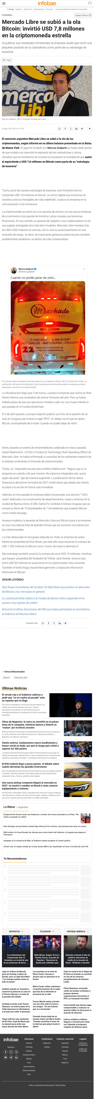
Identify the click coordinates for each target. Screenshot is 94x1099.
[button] (4, 3)
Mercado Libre (21, 677)
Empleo (47, 1047)
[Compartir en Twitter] (70, 128)
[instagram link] (16, 1052)
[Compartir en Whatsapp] (59, 128)
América (29, 1043)
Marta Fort (28, 9)
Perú (29, 1063)
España (29, 1051)
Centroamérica (29, 1067)
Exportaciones (39, 9)
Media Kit (65, 1063)
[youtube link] (6, 1057)
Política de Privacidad (83, 1050)
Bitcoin (7, 677)
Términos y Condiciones (83, 1044)
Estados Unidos (29, 1055)
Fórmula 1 (50, 9)
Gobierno (18, 9)
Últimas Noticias (29, 1070)
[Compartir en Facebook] (65, 128)
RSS (28, 1074)
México (29, 1059)
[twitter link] (11, 1052)
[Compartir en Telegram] (82, 128)
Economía (7, 15)
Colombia (29, 1047)
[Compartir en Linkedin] (76, 128)
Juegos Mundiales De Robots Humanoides (71, 9)
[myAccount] (90, 3)
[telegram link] (11, 1057)
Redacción (47, 1043)
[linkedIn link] (16, 1057)
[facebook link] (6, 1052)
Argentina (65, 1043)
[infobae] (47, 3)
